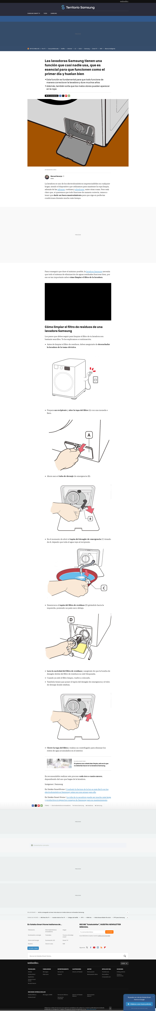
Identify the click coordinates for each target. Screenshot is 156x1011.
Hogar (64, 930)
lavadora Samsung (94, 271)
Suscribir (109, 932)
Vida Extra (45, 974)
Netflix (63, 48)
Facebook (60, 96)
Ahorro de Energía (33, 940)
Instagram (97, 947)
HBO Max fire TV (45, 917)
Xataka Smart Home (32, 980)
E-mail (69, 96)
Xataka (30, 972)
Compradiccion (106, 977)
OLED (80, 48)
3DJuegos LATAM (47, 994)
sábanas (61, 189)
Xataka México (32, 994)
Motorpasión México (90, 995)
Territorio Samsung (78, 7)
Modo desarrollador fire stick (103, 917)
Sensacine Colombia (61, 997)
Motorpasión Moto (92, 974)
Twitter (63, 96)
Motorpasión (90, 972)
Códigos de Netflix (73, 917)
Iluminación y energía (34, 935)
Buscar (124, 956)
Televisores (31, 930)
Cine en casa (49, 944)
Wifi (64, 944)
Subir (123, 963)
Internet (69, 48)
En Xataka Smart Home (79, 761)
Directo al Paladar (77, 972)
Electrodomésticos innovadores (61, 805)
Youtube (94, 947)
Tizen (45, 13)
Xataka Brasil (31, 997)
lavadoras (90, 805)
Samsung (54, 13)
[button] (57, 176)
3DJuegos (45, 972)
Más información (91, 1009)
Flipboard (66, 96)
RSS (101, 947)
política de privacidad (104, 936)
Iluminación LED (50, 940)
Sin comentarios (52, 96)
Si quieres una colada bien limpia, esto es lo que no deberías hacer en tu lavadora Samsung (91, 764)
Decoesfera (105, 974)
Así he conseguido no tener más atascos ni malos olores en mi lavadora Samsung (61, 912)
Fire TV (43, 48)
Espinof (60, 974)
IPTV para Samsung (119, 917)
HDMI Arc (89, 917)
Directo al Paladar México (77, 995)
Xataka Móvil (31, 974)
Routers (30, 944)
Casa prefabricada (53, 48)
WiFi (101, 48)
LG (75, 48)
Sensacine (61, 972)
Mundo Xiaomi (32, 983)
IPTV (82, 917)
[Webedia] (124, 1)
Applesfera (31, 977)
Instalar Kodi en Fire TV (58, 917)
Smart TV (94, 48)
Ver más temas (33, 948)
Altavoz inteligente (110, 48)
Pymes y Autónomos (120, 975)
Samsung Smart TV (33, 13)
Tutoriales (48, 935)
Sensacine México (63, 994)
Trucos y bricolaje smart (68, 936)
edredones (79, 189)
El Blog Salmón (121, 972)
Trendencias (105, 972)
